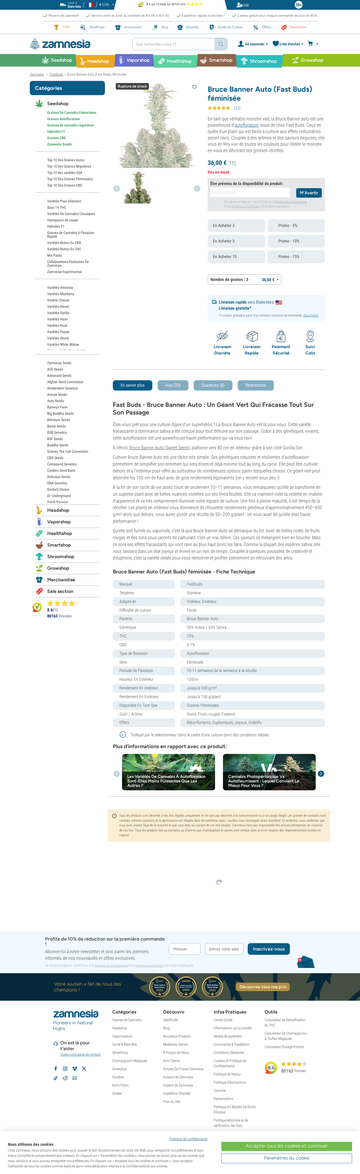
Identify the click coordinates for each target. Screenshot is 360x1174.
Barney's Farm (57, 407)
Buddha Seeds (57, 445)
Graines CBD (56, 138)
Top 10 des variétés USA (64, 173)
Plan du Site (171, 1101)
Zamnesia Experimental (64, 272)
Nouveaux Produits (177, 1036)
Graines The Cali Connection (67, 451)
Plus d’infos (310, 315)
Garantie (220, 1090)
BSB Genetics (57, 432)
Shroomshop (60, 556)
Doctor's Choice (58, 489)
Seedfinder (170, 1020)
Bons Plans (120, 1085)
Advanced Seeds (59, 375)
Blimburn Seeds (58, 420)
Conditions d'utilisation (245, 206)
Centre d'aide (223, 1020)
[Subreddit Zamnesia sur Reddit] (65, 1078)
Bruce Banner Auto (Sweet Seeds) (160, 447)
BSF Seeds (55, 439)
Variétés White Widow (63, 344)
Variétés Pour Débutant (64, 201)
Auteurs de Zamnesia (178, 1077)
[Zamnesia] (77, 44)
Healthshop (59, 533)
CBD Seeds (55, 458)
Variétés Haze (57, 319)
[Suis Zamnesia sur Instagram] (65, 1068)
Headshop (58, 510)
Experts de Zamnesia (178, 1085)
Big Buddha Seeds (60, 413)
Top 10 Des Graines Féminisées (70, 179)
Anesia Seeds (57, 394)
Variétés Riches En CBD (64, 243)
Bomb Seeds (56, 426)
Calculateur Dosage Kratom (284, 1047)
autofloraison (247, 125)
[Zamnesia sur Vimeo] (74, 1068)
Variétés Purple (58, 332)
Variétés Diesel (58, 306)
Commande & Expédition (231, 1044)
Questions (213, 385)
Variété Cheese (58, 300)
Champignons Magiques (129, 1061)
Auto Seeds (55, 401)
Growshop (58, 568)
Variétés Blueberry (60, 294)
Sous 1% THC (56, 207)
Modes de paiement (228, 1036)
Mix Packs (54, 255)
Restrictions (256, 385)
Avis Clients (171, 1061)
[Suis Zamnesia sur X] (84, 1068)
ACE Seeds (55, 369)
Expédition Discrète (176, 1093)
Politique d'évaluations (230, 1082)
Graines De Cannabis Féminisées (71, 112)
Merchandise (61, 580)
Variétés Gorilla (58, 313)
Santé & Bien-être (124, 1044)
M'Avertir (309, 192)
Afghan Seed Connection (65, 382)
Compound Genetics (62, 464)
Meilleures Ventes (175, 1044)
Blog (166, 1028)
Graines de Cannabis (127, 1020)
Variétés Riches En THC (64, 249)
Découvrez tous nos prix (263, 986)
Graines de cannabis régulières (70, 125)
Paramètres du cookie (286, 1158)
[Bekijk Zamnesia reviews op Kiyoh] (37, 607)
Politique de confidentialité (290, 202)
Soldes (117, 1093)
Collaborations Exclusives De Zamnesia (68, 263)
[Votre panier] (313, 44)
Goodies (118, 1077)
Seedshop (58, 103)
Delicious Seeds (58, 477)
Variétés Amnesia (60, 287)
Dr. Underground (59, 496)
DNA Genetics (57, 483)
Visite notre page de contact (80, 1054)
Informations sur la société (233, 1028)
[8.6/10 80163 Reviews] (64, 603)
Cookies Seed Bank (61, 470)
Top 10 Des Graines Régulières (69, 166)
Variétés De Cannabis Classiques (71, 214)
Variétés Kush (57, 325)
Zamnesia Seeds (59, 144)
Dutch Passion (57, 502)
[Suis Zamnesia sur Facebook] (55, 1068)
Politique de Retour (227, 1074)
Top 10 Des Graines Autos (65, 160)
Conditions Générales (229, 1052)
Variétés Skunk (58, 338)
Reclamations (223, 1099)
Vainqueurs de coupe (62, 220)
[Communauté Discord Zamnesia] (74, 1078)
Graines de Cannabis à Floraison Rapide (70, 234)
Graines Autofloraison (63, 119)
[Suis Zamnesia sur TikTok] (55, 1078)
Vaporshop (59, 522)
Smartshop (59, 545)
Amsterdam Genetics (62, 388)
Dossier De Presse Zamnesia (183, 1069)
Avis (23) (173, 385)
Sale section (60, 591)
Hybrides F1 (56, 131)
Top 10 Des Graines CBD (64, 185)
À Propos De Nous (176, 1052)
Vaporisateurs (122, 1036)
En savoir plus (132, 385)
